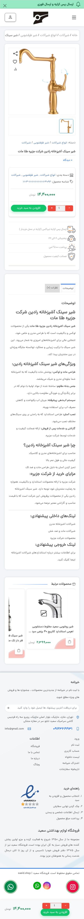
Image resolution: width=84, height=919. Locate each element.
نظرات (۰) (52, 288)
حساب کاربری (71, 751)
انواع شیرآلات (48, 35)
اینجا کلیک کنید (66, 560)
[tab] (68, 288)
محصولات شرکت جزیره (62, 538)
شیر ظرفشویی (29, 35)
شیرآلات (64, 35)
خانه (74, 35)
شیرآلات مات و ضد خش (61, 531)
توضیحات (68, 288)
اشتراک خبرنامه (71, 763)
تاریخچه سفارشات (69, 769)
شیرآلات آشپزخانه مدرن (62, 524)
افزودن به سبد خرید (28, 208)
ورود (76, 739)
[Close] (5, 5)
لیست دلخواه (72, 757)
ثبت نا (76, 745)
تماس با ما (34, 753)
